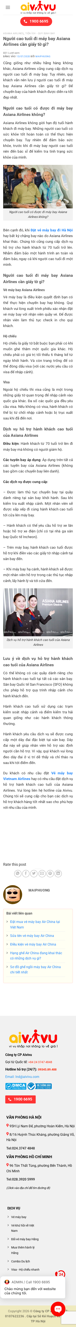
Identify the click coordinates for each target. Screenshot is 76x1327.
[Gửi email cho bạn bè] (42, 873)
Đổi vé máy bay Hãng (25, 1239)
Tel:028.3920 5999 (20, 1179)
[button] (7, 7)
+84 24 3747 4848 (40, 1062)
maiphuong (42, 56)
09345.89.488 (47, 1069)
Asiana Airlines (13, 33)
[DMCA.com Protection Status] (15, 1086)
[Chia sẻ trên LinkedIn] (58, 873)
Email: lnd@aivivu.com (22, 1077)
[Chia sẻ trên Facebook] (26, 873)
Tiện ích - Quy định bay (40, 33)
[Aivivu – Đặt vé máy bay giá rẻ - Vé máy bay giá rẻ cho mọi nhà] (38, 7)
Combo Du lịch (20, 1261)
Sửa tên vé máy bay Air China (32, 936)
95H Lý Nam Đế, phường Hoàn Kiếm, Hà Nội (42, 1126)
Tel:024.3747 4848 (20, 1148)
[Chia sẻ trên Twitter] (34, 873)
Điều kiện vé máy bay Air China (33, 944)
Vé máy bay (18, 1217)
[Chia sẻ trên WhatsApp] (18, 873)
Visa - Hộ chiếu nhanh (25, 1269)
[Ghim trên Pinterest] (50, 873)
